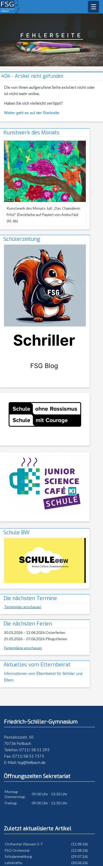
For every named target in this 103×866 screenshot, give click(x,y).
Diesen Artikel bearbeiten (49, 814)
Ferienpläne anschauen (23, 648)
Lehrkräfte (13, 862)
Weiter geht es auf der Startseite (31, 112)
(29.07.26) (79, 856)
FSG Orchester (17, 850)
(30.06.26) (79, 862)
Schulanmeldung (18, 856)
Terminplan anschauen (22, 607)
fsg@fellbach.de (31, 762)
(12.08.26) (79, 844)
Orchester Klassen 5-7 (24, 844)
